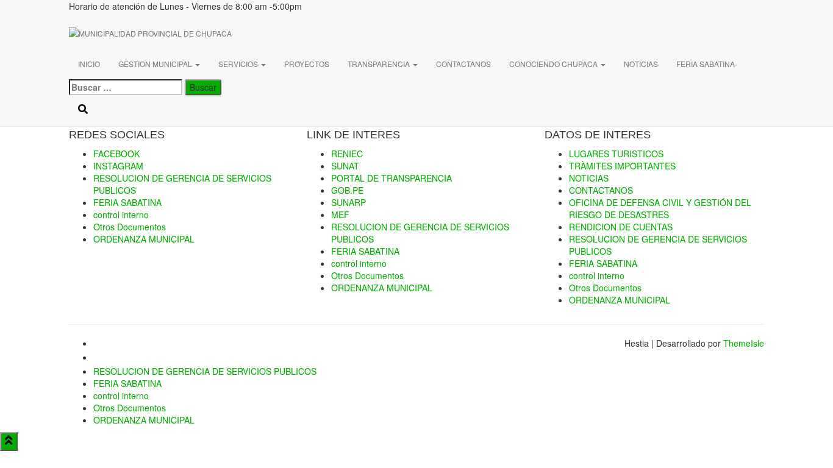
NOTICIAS (641, 63)
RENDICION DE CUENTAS (621, 227)
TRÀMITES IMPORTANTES (622, 166)
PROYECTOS (306, 63)
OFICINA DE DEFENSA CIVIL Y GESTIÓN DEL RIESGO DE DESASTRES (660, 208)
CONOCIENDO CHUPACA (554, 63)
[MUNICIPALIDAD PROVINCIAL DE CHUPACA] (221, 33)
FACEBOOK (103, 347)
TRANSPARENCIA (380, 63)
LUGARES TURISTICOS (616, 153)
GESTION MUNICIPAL (156, 63)
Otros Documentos (605, 288)
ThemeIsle (743, 343)
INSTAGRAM (103, 361)
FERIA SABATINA (705, 63)
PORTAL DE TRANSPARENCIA (391, 178)
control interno (596, 275)
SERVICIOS (239, 63)
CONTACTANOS (463, 63)
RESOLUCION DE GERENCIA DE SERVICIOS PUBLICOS (204, 371)
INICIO (89, 63)
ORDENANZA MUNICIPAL (381, 288)
